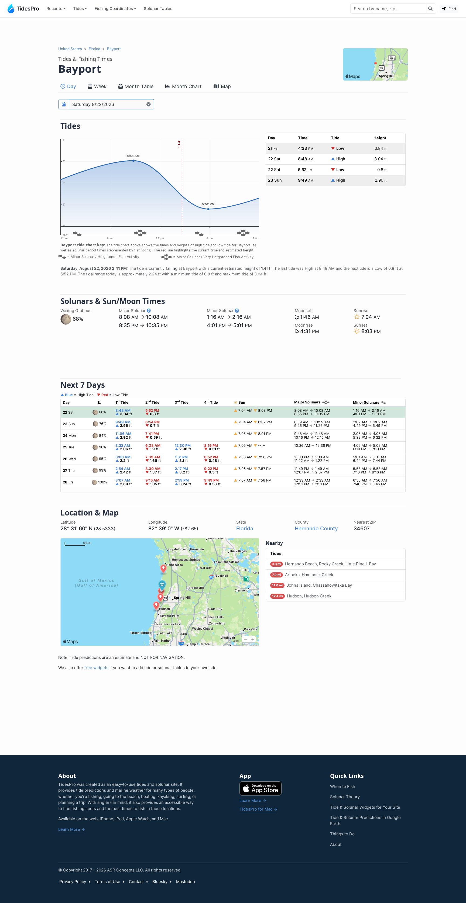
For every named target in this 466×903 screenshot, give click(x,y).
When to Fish (342, 786)
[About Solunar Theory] (149, 310)
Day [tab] (71, 86)
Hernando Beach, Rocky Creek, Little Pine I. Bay (324, 563)
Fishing (114, 8)
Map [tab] (225, 86)
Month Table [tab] (138, 86)
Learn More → (71, 829)
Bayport (114, 49)
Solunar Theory (345, 796)
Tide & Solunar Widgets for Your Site (365, 807)
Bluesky (159, 881)
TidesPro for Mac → (258, 809)
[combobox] (387, 9)
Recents (54, 8)
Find (451, 8)
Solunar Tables (158, 8)
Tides (78, 8)
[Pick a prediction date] (63, 104)
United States (70, 49)
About (335, 844)
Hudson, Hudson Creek (301, 595)
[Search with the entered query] (430, 9)
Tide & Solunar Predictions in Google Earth (365, 820)
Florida (94, 49)
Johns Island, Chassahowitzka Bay (312, 585)
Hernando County (316, 528)
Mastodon (185, 881)
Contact (136, 881)
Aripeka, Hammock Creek (302, 574)
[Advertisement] (233, 32)
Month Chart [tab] (186, 86)
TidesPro (27, 8)
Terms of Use (107, 881)
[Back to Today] (148, 104)
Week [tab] (100, 86)
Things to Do (342, 833)
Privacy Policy (72, 881)
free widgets (96, 667)
